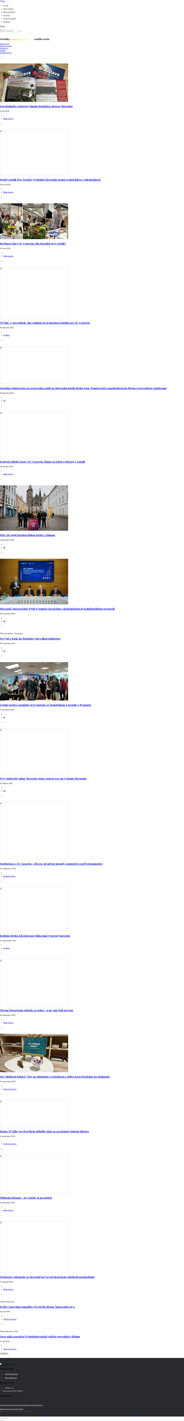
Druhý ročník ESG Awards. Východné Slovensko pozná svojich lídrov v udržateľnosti (50, 179)
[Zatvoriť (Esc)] (7, 1418)
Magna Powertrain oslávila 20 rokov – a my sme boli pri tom (36, 1010)
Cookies (137, 1415)
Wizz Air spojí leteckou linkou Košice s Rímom (27, 535)
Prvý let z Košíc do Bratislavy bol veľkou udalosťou (30, 638)
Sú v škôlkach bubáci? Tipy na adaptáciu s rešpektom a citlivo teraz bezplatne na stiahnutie (55, 1076)
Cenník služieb (9, 18)
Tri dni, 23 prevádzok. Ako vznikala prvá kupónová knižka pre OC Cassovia (45, 322)
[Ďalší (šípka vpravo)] (3, 1420)
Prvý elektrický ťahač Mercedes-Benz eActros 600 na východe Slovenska (43, 778)
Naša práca (8, 57)
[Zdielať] (5, 1418)
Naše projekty (9, 12)
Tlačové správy (10, 1028)
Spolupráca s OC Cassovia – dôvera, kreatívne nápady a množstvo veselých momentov (51, 863)
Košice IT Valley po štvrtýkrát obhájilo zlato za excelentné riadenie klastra (44, 1131)
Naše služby (8, 9)
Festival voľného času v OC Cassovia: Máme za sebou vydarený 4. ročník (42, 461)
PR (4, 340)
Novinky (6, 15)
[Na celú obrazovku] (3, 1418)
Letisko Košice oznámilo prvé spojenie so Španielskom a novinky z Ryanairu (45, 705)
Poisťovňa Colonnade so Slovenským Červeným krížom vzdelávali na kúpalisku (47, 1277)
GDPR (45, 1415)
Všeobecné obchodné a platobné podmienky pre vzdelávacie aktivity (21, 1405)
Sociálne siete (9, 796)
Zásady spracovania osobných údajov (11, 1409)
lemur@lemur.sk (11, 1378)
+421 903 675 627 (11, 1374)
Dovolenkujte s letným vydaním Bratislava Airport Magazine (36, 106)
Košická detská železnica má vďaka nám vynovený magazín (35, 935)
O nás (5, 5)
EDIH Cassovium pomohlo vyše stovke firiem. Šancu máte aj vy (37, 1306)
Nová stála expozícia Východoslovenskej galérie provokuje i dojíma (40, 1336)
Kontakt (6, 22)
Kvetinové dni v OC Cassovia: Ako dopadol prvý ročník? (33, 243)
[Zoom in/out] (1, 1418)
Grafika (6, 261)
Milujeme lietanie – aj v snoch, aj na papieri (26, 1197)
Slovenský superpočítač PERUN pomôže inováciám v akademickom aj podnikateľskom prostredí (57, 608)
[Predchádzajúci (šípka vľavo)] (1, 1420)
